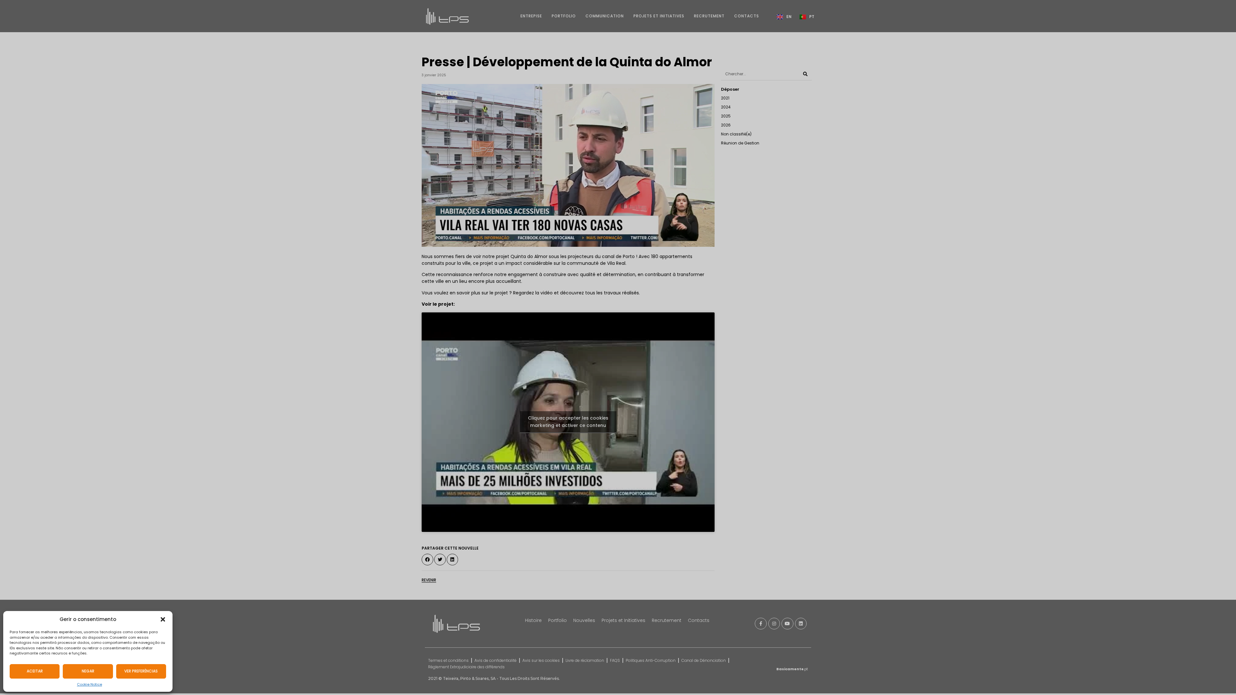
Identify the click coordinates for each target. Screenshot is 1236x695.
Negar (88, 671)
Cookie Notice (89, 684)
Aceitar (35, 671)
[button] (163, 619)
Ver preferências (141, 671)
